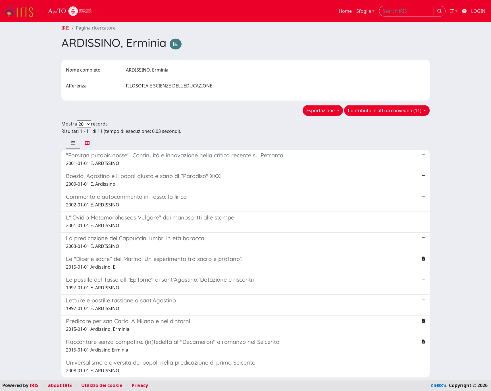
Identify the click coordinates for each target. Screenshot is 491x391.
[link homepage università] (70, 11)
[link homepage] (20, 11)
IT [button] (452, 11)
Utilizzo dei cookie (101, 385)
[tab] (73, 143)
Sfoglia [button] (363, 11)
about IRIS (60, 385)
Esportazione (321, 110)
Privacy (140, 385)
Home (345, 11)
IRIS (65, 28)
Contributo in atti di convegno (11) (385, 110)
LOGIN (478, 11)
